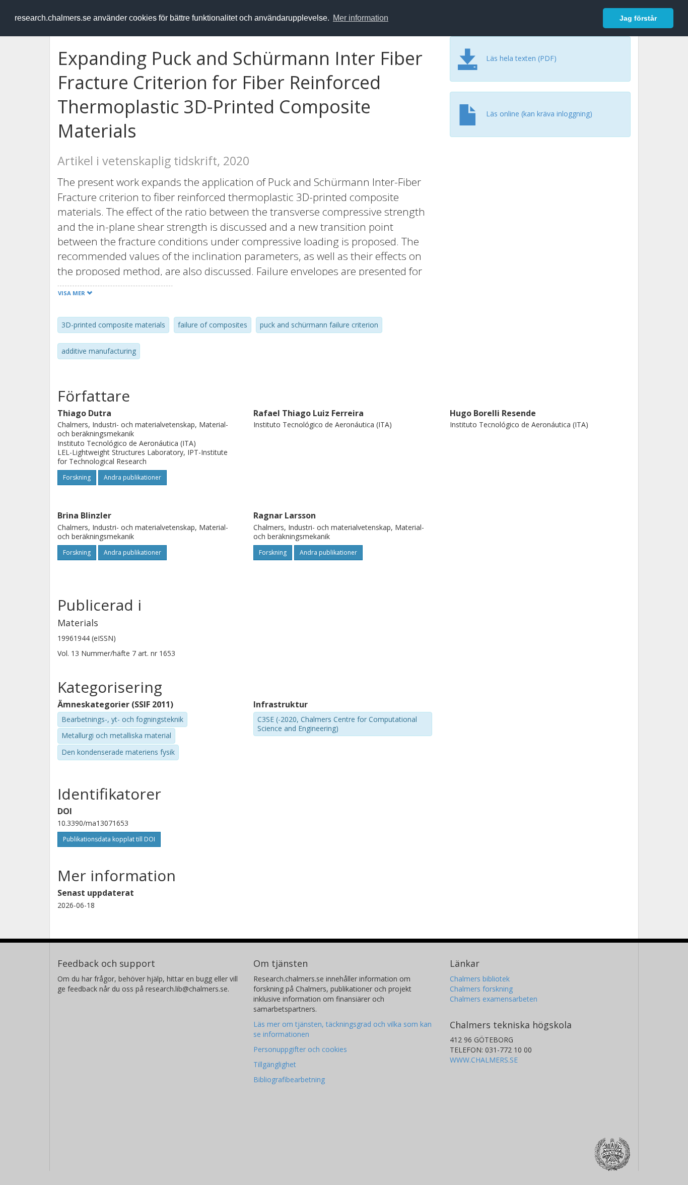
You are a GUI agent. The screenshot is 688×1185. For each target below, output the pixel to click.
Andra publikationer (132, 477)
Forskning (77, 477)
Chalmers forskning (481, 989)
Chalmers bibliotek (480, 978)
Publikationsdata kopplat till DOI (109, 839)
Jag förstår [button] (638, 18)
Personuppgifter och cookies (300, 1049)
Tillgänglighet (274, 1064)
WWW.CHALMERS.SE (484, 1060)
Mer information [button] (360, 18)
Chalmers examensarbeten (493, 999)
